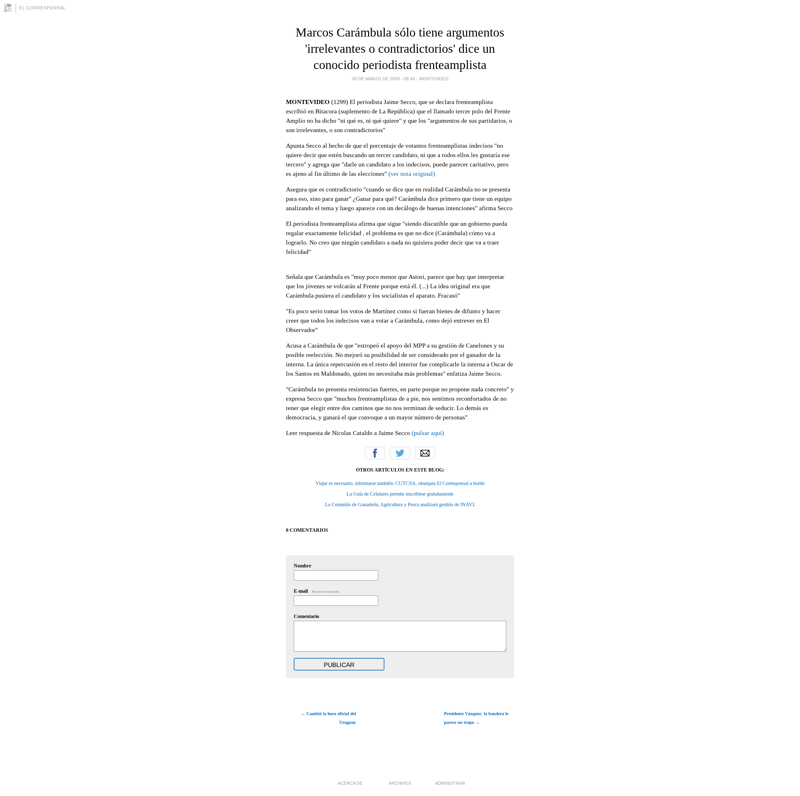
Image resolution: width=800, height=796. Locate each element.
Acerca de (350, 783)
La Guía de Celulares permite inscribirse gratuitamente (400, 494)
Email (425, 453)
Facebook (375, 453)
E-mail (317, 591)
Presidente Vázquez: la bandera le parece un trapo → (476, 718)
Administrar (450, 783)
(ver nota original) (411, 173)
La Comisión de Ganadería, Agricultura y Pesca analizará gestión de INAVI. (400, 504)
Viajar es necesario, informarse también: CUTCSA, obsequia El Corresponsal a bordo (400, 483)
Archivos (400, 783)
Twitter (400, 453)
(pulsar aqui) (428, 432)
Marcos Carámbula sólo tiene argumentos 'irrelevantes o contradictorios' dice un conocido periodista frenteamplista (400, 48)
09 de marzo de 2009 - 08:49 (383, 78)
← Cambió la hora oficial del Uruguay (328, 718)
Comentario (306, 616)
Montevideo (433, 78)
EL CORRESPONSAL (42, 7)
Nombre (302, 565)
